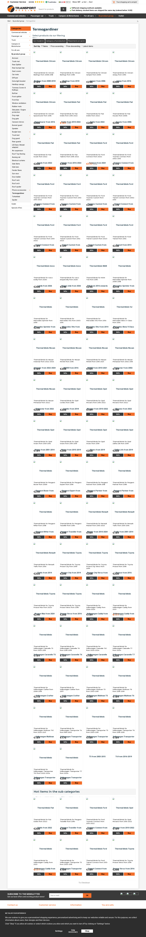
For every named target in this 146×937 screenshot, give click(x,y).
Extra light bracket (18, 81)
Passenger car (37, 16)
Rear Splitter (16, 65)
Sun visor (15, 174)
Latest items (88, 46)
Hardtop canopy (18, 84)
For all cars (89, 16)
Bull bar (15, 93)
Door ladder (16, 177)
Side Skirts (16, 164)
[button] (42, 2)
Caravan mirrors (18, 122)
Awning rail (16, 157)
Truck (51, 16)
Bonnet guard (17, 125)
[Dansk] (64, 2)
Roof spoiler (16, 187)
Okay (87, 931)
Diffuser (15, 78)
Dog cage (15, 115)
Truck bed (15, 135)
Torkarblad (16, 197)
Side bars (15, 167)
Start (8, 21)
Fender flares (17, 170)
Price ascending (57, 46)
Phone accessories (19, 190)
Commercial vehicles (16, 16)
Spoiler (14, 200)
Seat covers (16, 71)
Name (45, 46)
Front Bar (15, 100)
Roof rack (16, 180)
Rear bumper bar (18, 68)
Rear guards (16, 142)
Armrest (15, 58)
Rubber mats (17, 106)
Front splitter (16, 97)
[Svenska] (60, 2)
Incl (84, 2)
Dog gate (15, 119)
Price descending (73, 46)
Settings (59, 931)
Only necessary (73, 931)
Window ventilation (19, 103)
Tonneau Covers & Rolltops (19, 89)
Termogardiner (18, 193)
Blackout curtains (18, 161)
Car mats (15, 75)
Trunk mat (16, 61)
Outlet (121, 16)
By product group (106, 16)
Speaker (15, 129)
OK (87, 895)
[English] (62, 2)
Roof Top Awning (18, 154)
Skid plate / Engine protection (19, 111)
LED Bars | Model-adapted (18, 146)
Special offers (17, 208)
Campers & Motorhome (69, 16)
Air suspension (17, 151)
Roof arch (16, 183)
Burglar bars (16, 132)
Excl (90, 2)
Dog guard (16, 138)
